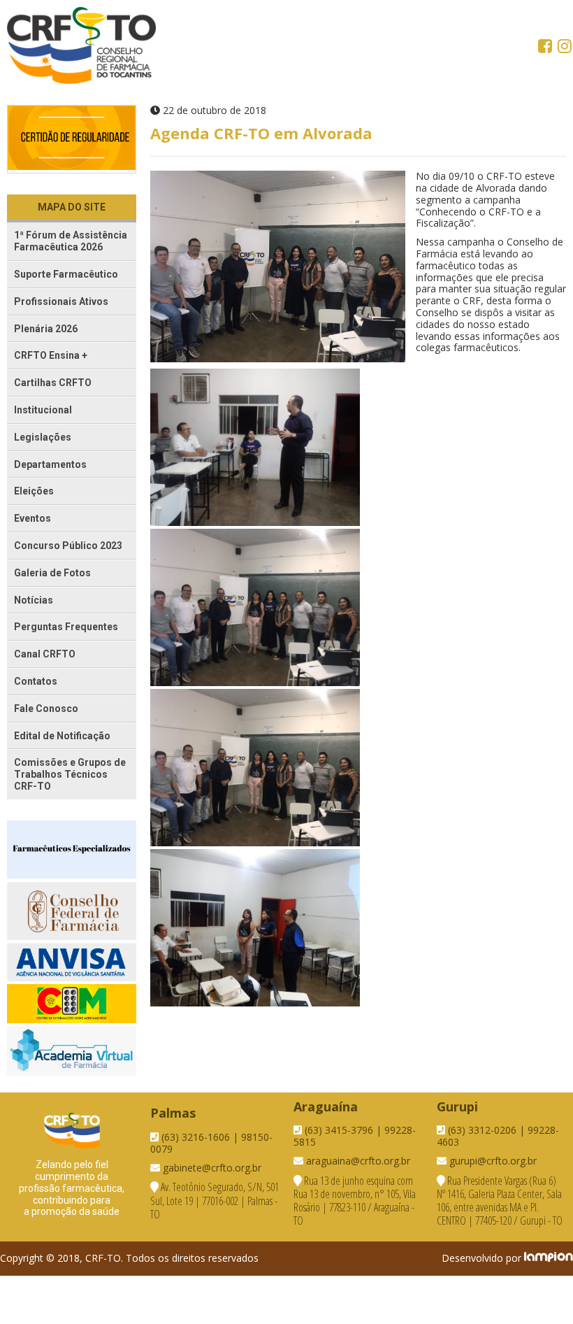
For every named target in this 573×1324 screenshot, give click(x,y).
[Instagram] (564, 47)
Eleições (34, 491)
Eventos (32, 518)
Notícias (33, 600)
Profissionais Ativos (61, 301)
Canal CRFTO (44, 654)
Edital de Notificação (62, 735)
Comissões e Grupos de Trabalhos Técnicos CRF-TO (70, 774)
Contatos (35, 681)
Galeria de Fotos (52, 572)
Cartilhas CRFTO (53, 382)
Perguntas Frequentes (66, 626)
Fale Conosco (46, 708)
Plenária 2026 (46, 328)
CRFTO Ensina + (50, 355)
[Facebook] (546, 47)
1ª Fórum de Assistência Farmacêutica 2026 (70, 240)
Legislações (42, 437)
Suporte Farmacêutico (66, 274)
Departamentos (50, 464)
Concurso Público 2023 (68, 545)
